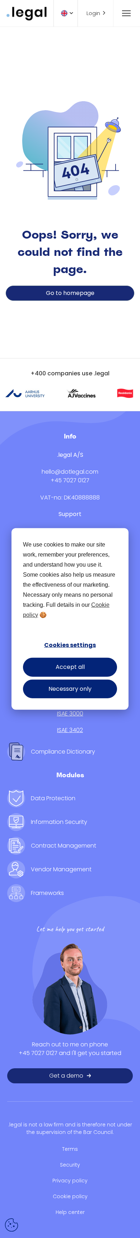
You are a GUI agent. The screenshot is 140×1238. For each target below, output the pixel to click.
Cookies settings (70, 645)
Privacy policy (70, 1180)
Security (70, 1164)
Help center (70, 1212)
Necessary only (70, 689)
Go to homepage (70, 293)
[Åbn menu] (123, 13)
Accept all (70, 667)
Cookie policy (70, 1196)
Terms (70, 1149)
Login (93, 13)
